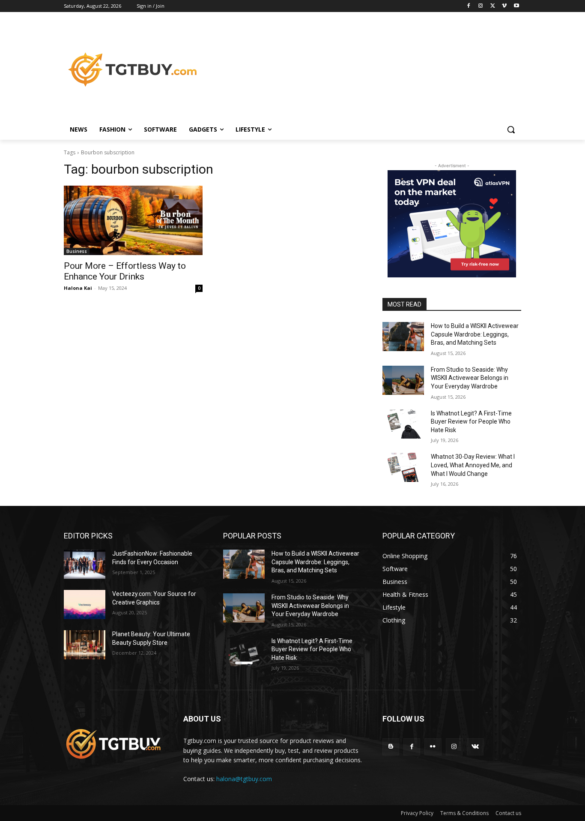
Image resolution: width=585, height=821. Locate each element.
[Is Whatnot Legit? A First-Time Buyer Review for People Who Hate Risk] (403, 424)
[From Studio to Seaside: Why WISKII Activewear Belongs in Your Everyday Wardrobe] (403, 380)
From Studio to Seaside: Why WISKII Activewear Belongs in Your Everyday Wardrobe (469, 378)
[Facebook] (469, 6)
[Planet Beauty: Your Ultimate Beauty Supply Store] (84, 644)
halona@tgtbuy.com (244, 779)
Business (76, 251)
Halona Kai (78, 288)
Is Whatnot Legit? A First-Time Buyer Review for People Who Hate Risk (471, 421)
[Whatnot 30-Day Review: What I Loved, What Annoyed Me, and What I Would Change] (403, 467)
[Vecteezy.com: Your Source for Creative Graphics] (84, 604)
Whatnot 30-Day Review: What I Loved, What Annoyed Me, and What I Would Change (473, 465)
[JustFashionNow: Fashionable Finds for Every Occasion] (84, 564)
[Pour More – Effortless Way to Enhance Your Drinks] (133, 220)
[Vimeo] (504, 6)
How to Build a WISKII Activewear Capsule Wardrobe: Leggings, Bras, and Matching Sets (475, 334)
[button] (511, 129)
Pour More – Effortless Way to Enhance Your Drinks (125, 271)
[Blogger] (390, 746)
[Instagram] (481, 6)
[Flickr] (432, 746)
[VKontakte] (475, 746)
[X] (493, 6)
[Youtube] (516, 6)
